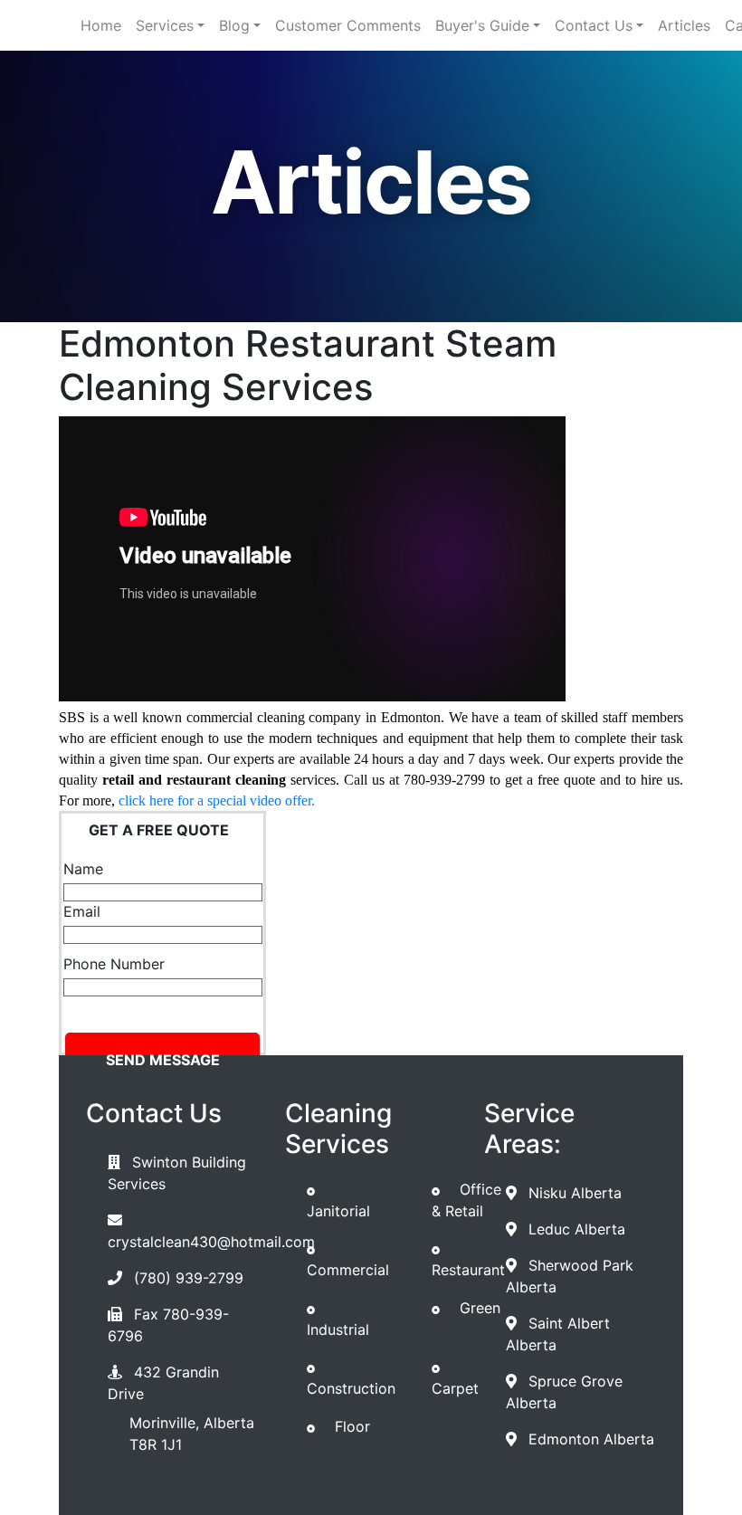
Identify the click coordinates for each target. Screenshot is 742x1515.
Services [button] (165, 25)
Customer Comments (348, 25)
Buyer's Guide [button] (482, 25)
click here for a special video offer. (217, 800)
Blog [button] (234, 25)
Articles (684, 25)
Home (101, 25)
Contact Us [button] (594, 25)
